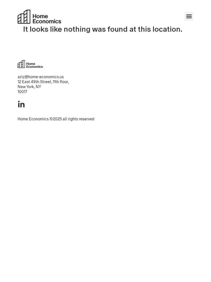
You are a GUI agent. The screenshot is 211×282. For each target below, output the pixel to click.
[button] (188, 16)
